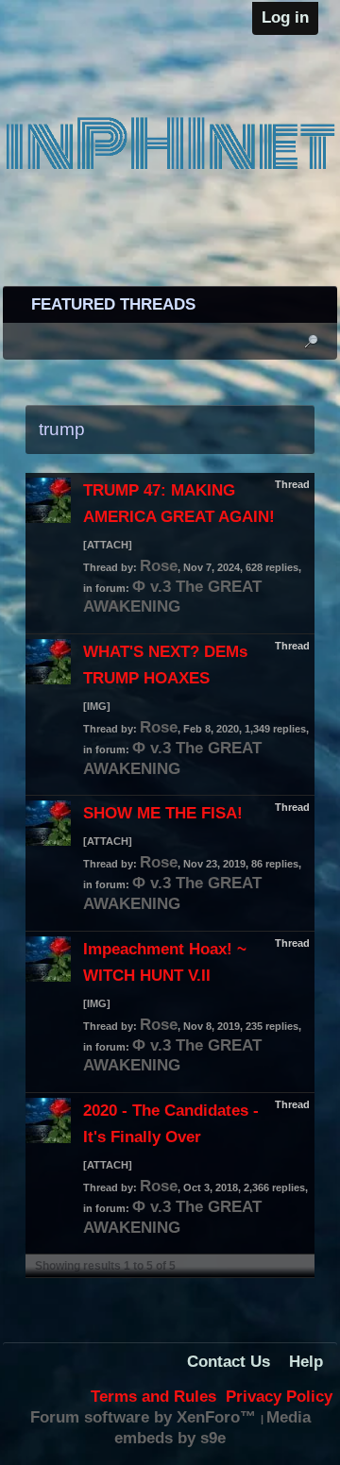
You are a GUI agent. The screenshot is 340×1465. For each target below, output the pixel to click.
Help (306, 1362)
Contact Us (228, 1362)
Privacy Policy (279, 1397)
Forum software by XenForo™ (145, 1417)
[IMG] (96, 706)
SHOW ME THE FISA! (163, 813)
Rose (159, 566)
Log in (285, 17)
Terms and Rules (153, 1397)
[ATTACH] (107, 544)
